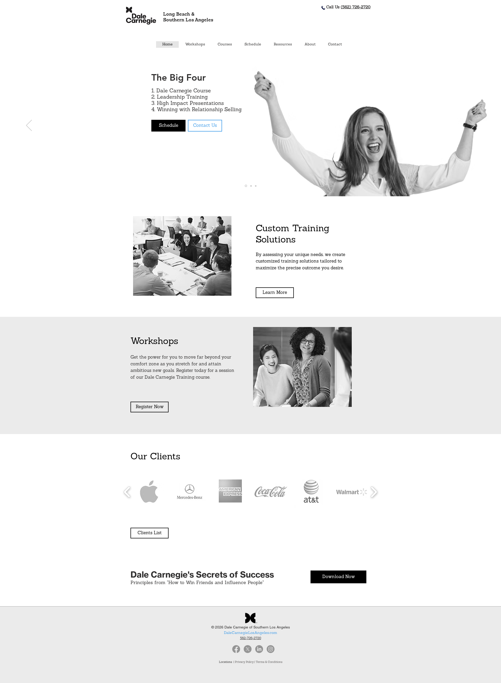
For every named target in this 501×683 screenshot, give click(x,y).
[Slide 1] (246, 186)
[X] (248, 649)
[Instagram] (271, 649)
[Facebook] (236, 649)
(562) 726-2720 (356, 7)
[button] (224, 44)
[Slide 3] (256, 186)
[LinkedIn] (259, 649)
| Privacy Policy (244, 662)
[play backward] (127, 491)
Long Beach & (178, 14)
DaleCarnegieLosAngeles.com (250, 633)
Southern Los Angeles (188, 20)
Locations (226, 662)
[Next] (472, 126)
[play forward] (374, 491)
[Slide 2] (251, 186)
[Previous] (29, 126)
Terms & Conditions (269, 662)
